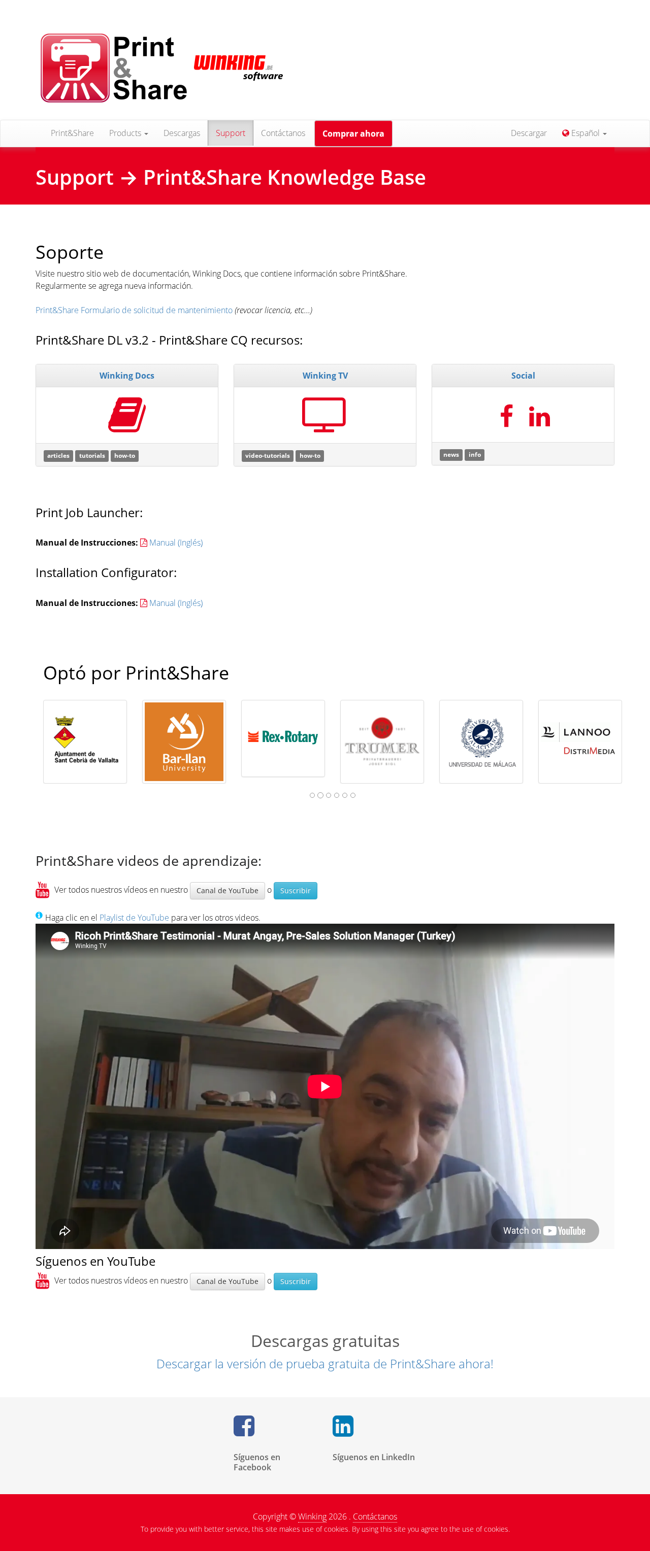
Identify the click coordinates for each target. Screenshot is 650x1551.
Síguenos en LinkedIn (374, 1457)
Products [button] (126, 133)
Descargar (529, 133)
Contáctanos (283, 133)
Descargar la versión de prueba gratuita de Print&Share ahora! (325, 1363)
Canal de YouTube (227, 890)
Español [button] (585, 133)
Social (523, 375)
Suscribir (295, 890)
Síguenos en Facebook (257, 1462)
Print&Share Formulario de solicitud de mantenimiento (134, 310)
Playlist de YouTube (134, 917)
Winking (312, 1516)
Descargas (182, 133)
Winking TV (325, 375)
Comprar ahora (353, 133)
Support (230, 133)
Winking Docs (127, 375)
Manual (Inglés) (176, 542)
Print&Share (72, 133)
